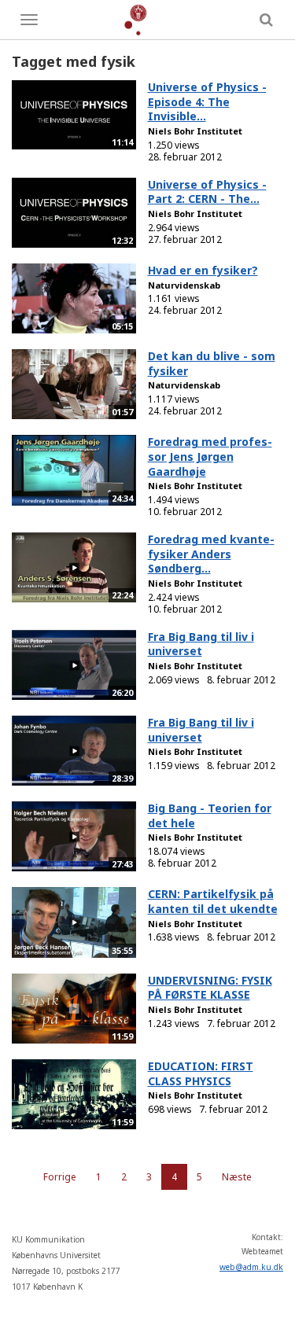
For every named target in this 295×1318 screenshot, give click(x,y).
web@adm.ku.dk (251, 1266)
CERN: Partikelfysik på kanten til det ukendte (213, 901)
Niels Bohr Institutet (195, 131)
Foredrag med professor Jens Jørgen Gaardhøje (210, 456)
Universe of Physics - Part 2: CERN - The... (207, 192)
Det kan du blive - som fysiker (211, 363)
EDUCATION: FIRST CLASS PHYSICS (200, 1073)
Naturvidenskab (184, 285)
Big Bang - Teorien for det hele (209, 815)
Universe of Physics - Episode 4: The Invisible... (207, 101)
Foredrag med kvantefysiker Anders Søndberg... (211, 554)
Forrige (59, 1177)
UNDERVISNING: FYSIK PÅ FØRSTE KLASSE (210, 988)
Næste (237, 1177)
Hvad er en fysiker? (203, 270)
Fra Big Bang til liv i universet (201, 644)
